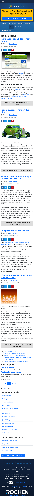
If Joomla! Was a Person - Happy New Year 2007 (16, 276)
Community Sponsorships (10, 447)
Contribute (18, 27)
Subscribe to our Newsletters (12, 455)
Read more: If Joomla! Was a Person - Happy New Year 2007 (17, 345)
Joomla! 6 (4, 27)
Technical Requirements (9, 433)
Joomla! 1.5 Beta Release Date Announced (15, 361)
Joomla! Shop (6, 420)
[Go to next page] (12, 383)
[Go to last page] (15, 383)
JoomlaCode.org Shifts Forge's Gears (16, 39)
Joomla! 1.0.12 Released (10, 352)
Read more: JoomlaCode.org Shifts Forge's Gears (17, 103)
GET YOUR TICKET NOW (17, 18)
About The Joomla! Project (10, 408)
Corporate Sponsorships (9, 441)
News (11, 27)
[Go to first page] (2, 383)
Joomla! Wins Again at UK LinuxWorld (14, 353)
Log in (27, 478)
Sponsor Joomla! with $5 (21, 476)
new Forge (26, 95)
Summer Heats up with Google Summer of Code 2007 (16, 177)
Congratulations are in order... (16, 230)
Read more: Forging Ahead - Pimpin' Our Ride (17, 170)
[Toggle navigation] (3, 1)
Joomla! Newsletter (8, 426)
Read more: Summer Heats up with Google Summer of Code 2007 (17, 223)
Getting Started (7, 399)
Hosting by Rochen (17, 495)
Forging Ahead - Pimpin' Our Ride (15, 111)
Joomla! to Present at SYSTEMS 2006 (14, 355)
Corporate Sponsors (8, 444)
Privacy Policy (24, 475)
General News (13, 44)
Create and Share (7, 402)
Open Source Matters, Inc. (18, 486)
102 (9, 383)
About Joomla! (12, 23)
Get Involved (6, 405)
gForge (21, 74)
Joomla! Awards (7, 413)
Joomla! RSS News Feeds (9, 429)
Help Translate (9, 478)
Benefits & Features (24, 23)
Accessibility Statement (12, 475)
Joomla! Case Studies (8, 417)
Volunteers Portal (7, 450)
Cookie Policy (9, 476)
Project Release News (11, 372)
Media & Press (6, 30)
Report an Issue (19, 478)
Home (4, 23)
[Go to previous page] (5, 383)
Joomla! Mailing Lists (8, 423)
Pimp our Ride (17, 89)
